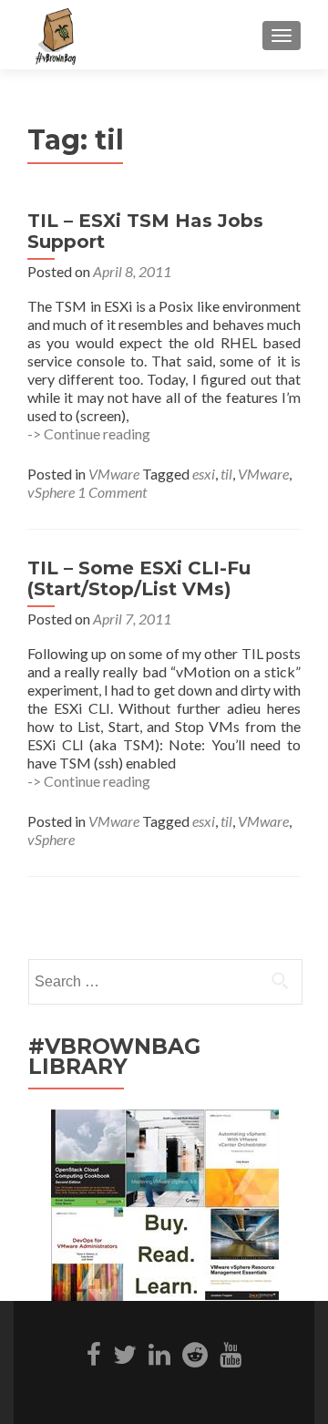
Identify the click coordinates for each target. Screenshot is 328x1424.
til (226, 473)
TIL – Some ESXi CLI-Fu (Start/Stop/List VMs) (139, 578)
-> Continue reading (88, 433)
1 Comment (112, 491)
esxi (203, 473)
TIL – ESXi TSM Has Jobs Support (145, 231)
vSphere (51, 491)
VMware (113, 473)
